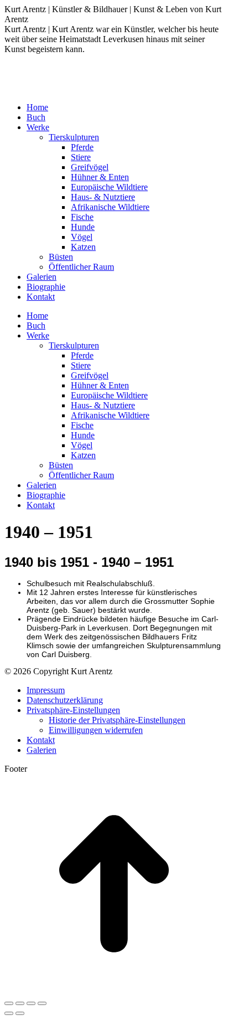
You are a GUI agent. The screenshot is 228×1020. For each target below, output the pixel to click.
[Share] (19, 1003)
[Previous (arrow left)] (8, 1013)
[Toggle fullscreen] (31, 1003)
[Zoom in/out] (42, 1003)
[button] (73, 710)
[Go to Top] (114, 990)
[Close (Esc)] (8, 1003)
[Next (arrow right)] (19, 1013)
